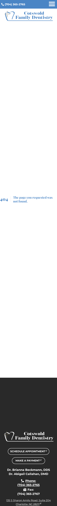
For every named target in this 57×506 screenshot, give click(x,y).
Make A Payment (30, 461)
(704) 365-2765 (14, 4)
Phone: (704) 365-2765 (28, 483)
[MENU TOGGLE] (52, 4)
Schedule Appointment (29, 452)
